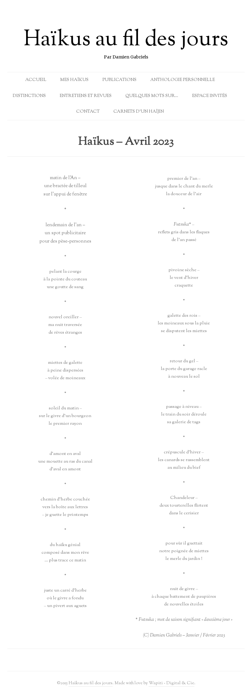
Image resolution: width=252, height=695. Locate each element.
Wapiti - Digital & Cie (171, 683)
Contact (88, 112)
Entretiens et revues (86, 96)
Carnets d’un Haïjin (138, 112)
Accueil (35, 80)
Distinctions (29, 96)
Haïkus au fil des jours (126, 40)
